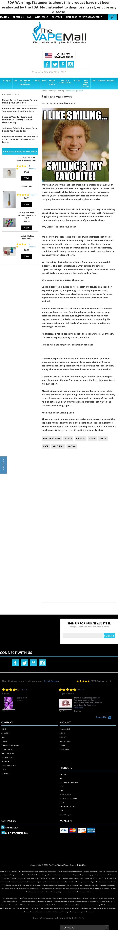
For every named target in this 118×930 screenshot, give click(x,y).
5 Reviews (32, 167)
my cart (63, 745)
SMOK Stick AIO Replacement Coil (27, 159)
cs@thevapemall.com (16, 833)
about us (18, 17)
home (3, 729)
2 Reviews (32, 245)
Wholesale (6, 761)
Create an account (90, 17)
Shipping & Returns (9, 765)
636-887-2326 (12, 827)
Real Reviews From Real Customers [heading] (22, 681)
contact (57, 17)
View (26, 178)
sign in (62, 733)
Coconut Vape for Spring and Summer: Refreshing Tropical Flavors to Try (17, 120)
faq (29, 17)
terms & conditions (10, 745)
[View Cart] (112, 17)
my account (65, 729)
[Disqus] (79, 489)
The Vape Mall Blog (56, 91)
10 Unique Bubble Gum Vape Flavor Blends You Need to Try (20, 129)
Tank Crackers (7, 753)
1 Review (33, 195)
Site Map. (82, 865)
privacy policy (7, 749)
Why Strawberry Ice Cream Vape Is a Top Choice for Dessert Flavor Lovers (20, 139)
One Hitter (26, 186)
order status (65, 741)
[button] (107, 681)
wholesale (41, 17)
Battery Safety (7, 757)
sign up (63, 737)
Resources (6, 773)
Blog (3, 769)
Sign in (70, 17)
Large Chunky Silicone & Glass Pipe (27, 215)
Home (44, 91)
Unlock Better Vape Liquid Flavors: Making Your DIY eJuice (20, 101)
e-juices (65, 286)
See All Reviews (51, 681)
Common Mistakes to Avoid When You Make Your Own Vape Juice (19, 110)
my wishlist (65, 749)
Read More (37, 708)
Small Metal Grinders (26, 237)
